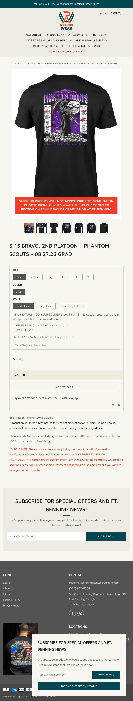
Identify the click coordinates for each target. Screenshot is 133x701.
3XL (88, 277)
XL (63, 277)
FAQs (6, 594)
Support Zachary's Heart (66, 51)
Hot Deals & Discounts (84, 46)
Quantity (18, 359)
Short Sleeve (23, 306)
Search (7, 583)
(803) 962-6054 (79, 588)
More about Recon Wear (77, 686)
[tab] (29, 228)
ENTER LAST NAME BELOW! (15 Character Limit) (44, 337)
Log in (104, 13)
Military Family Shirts (90, 40)
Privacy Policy (11, 606)
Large (50, 277)
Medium (34, 277)
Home (18, 63)
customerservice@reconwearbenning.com (94, 583)
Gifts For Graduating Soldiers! (46, 40)
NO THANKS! (24, 330)
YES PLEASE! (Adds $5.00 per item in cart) (42, 325)
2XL (75, 277)
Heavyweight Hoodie (72, 306)
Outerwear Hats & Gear (49, 46)
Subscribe (104, 536)
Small (19, 277)
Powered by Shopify (13, 696)
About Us (9, 588)
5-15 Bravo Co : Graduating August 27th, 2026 (49, 63)
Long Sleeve (45, 306)
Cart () (116, 13)
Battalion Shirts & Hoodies (86, 35)
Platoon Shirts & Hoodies (42, 35)
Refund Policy (11, 600)
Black (19, 291)
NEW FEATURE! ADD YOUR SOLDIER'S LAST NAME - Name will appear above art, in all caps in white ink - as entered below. (66, 317)
